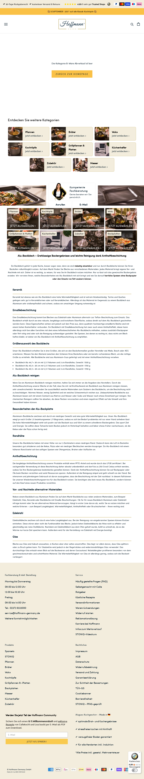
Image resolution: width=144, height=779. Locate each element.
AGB (78, 656)
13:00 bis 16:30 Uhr (15, 592)
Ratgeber (81, 592)
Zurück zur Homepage (72, 74)
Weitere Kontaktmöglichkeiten (21, 618)
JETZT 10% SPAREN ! (37, 741)
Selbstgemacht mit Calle (89, 586)
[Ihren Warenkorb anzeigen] (138, 24)
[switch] (135, 770)
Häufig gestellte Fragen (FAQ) (92, 581)
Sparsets (9, 651)
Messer (9, 693)
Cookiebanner (83, 693)
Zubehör (9, 704)
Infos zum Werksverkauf (89, 629)
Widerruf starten (84, 613)
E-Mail (83, 204)
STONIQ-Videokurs (86, 634)
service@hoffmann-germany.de (22, 613)
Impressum (81, 651)
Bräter (8, 667)
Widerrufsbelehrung (86, 667)
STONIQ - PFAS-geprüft (89, 704)
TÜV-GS (80, 688)
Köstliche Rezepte (85, 597)
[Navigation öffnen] (6, 24)
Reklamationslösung (86, 618)
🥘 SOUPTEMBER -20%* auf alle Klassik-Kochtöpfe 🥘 (72, 11)
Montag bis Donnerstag (18, 581)
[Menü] (139, 753)
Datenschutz (82, 661)
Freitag (9, 597)
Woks (8, 672)
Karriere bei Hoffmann (88, 623)
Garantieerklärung (86, 677)
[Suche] (132, 24)
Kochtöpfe (10, 677)
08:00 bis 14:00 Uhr (15, 602)
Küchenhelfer (12, 698)
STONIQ (9, 656)
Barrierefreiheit (84, 698)
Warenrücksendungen (87, 607)
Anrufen (60, 204)
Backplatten (11, 688)
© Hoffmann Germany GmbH (19, 769)
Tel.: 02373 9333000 (15, 607)
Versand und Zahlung (87, 672)
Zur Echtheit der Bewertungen (92, 682)
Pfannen (9, 661)
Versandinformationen (88, 602)
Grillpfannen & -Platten (17, 682)
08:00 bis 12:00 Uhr (15, 586)
